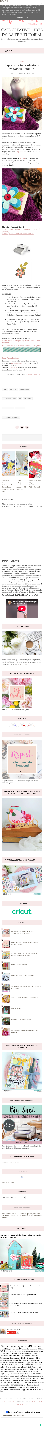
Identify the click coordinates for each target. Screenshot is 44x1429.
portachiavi (6, 1380)
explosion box (38, 1365)
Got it (28, 18)
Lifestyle (14, 1353)
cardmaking (34, 1358)
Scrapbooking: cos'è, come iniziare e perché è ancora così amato (24, 954)
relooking (35, 1380)
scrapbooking (17, 1385)
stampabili (19, 1387)
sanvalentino (5, 1385)
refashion (14, 1380)
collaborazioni (10, 399)
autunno (28, 1356)
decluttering (11, 1365)
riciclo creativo (7, 1382)
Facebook (28, 374)
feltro (3, 1367)
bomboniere (24, 389)
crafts (41, 1362)
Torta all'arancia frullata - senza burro (24, 997)
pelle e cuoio (25, 1378)
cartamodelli (11, 1360)
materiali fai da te (26, 1374)
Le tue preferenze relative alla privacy (24, 1412)
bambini (35, 1355)
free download (20, 1367)
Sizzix (22, 158)
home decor (36, 1369)
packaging (20, 408)
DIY (20, 399)
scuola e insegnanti (31, 1385)
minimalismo (4, 1376)
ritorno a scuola (31, 1383)
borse (12, 1358)
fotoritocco (10, 1367)
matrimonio (8, 408)
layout (3, 1373)
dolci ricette (20, 1365)
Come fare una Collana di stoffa (22, 975)
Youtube (36, 374)
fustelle (29, 1367)
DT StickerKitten (15, 1351)
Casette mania (16, 1008)
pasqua (17, 1378)
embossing (29, 1365)
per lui (32, 1378)
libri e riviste (15, 1374)
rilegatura (20, 1382)
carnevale (3, 1360)
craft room (34, 1362)
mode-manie (15, 1376)
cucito (3, 1364)
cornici (11, 1362)
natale (23, 1376)
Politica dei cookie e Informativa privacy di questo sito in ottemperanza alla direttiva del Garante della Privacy (22, 1216)
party (13, 1378)
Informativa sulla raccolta (13, 1416)
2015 (22, 61)
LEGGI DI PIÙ (22, 664)
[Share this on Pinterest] (22, 427)
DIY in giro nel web (11, 1349)
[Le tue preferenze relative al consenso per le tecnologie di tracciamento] (40, 1425)
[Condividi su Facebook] (17, 427)
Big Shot (20, 152)
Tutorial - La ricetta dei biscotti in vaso (24, 1312)
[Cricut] (22, 913)
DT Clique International (28, 1349)
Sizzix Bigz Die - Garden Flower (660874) (18, 234)
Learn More (19, 18)
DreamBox (25, 1351)
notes (28, 1376)
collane (32, 1360)
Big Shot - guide (17, 1347)
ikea (19, 1371)
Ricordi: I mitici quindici (19, 964)
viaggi (23, 1389)
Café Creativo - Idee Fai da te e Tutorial (22, 32)
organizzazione (37, 1376)
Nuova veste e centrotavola (21, 1019)
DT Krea (40, 1349)
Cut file (26, 1347)
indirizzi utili (26, 1371)
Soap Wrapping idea (10, 358)
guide (20, 1369)
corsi (16, 1362)
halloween (27, 1369)
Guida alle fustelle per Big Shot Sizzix (23, 1295)
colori (37, 1360)
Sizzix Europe (16, 363)
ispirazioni (34, 1371)
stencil (25, 1387)
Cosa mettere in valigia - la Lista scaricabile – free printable (22, 932)
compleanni (4, 1362)
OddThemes (8, 1401)
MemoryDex (22, 1353)
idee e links (13, 1371)
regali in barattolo (25, 1380)
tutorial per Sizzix (11, 417)
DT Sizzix (27, 399)
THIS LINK (13, 368)
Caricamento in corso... (11, 1162)
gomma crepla (13, 1369)
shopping (11, 1387)
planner (37, 1378)
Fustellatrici (33, 1351)
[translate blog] (22, 1178)
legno (8, 1374)
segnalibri (3, 1387)
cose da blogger (24, 1362)
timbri (30, 1387)
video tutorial (32, 1389)
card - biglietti (22, 1358)
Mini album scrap (16, 1355)
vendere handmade (14, 1389)
